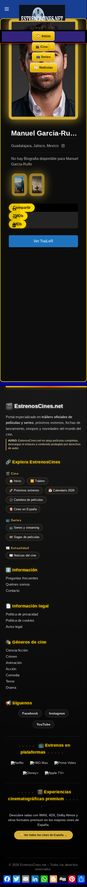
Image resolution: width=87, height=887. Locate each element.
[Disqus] (43, 313)
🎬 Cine (41, 46)
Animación (14, 663)
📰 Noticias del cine (22, 555)
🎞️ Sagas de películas (24, 537)
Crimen (11, 656)
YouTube (43, 724)
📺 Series (43, 57)
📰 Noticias (43, 67)
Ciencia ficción (17, 650)
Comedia (12, 675)
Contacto (12, 590)
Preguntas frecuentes (22, 578)
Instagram (57, 713)
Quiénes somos (18, 584)
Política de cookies (20, 620)
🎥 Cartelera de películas (26, 500)
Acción (11, 669)
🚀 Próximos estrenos (24, 490)
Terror (10, 681)
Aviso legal (14, 627)
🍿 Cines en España (23, 509)
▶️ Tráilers (37, 481)
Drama (11, 687)
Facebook (30, 713)
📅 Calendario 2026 (61, 490)
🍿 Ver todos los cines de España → (43, 835)
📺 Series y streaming (24, 527)
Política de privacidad (22, 614)
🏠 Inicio (43, 36)
